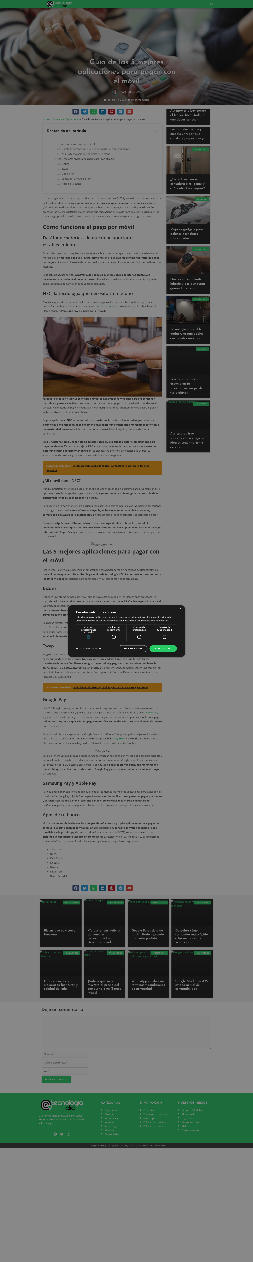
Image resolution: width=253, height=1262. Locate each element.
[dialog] (126, 631)
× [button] (180, 608)
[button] (88, 648)
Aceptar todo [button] (163, 648)
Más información (159, 620)
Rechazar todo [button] (133, 648)
